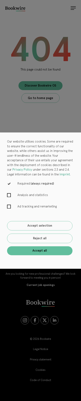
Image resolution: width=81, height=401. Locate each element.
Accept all (39, 251)
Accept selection (39, 226)
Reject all (40, 238)
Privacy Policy (22, 170)
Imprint (65, 174)
